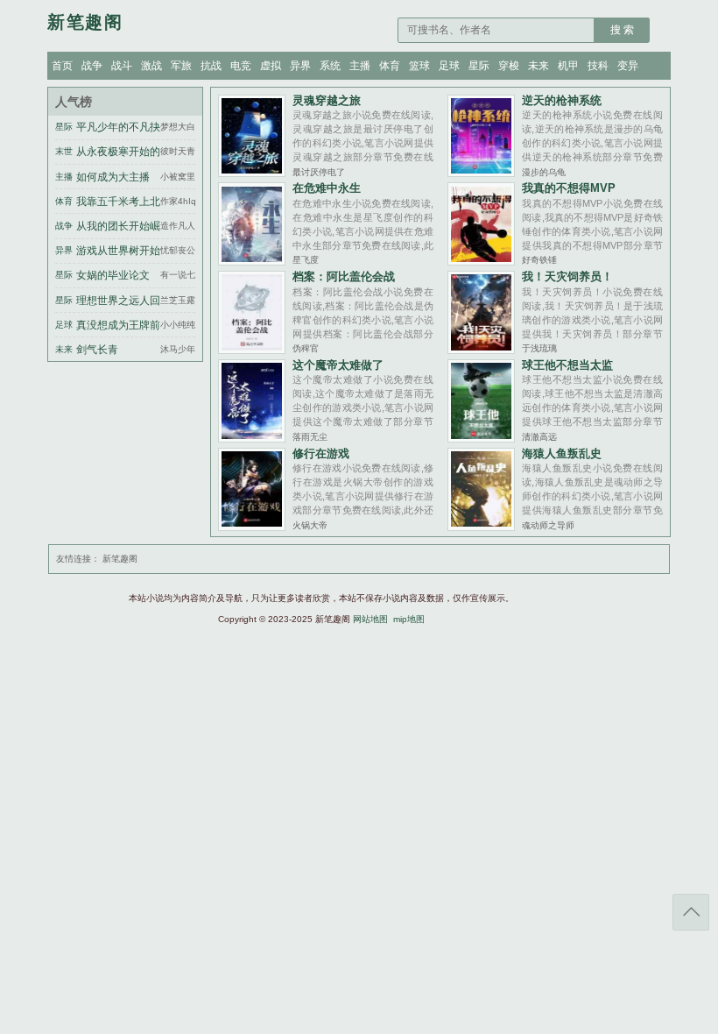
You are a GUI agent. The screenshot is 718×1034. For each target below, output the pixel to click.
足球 (449, 66)
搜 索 (622, 30)
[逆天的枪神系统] (481, 172)
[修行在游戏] (251, 526)
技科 (598, 66)
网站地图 (370, 619)
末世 (64, 151)
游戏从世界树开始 (118, 250)
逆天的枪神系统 (562, 100)
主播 (359, 66)
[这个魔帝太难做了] (251, 437)
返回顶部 (690, 912)
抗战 (211, 66)
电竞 (240, 66)
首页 (62, 66)
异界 (300, 66)
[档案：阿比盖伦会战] (251, 349)
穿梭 (508, 66)
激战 (151, 66)
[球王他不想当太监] (481, 437)
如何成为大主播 (113, 177)
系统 (330, 66)
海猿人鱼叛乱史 (562, 453)
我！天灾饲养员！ (567, 276)
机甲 (568, 66)
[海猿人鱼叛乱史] (481, 526)
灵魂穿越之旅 (326, 100)
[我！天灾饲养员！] (481, 349)
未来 (538, 66)
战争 (91, 66)
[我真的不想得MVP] (481, 260)
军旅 (181, 66)
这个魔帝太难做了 (338, 365)
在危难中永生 (326, 188)
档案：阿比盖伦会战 (343, 276)
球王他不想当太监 (567, 365)
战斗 (121, 66)
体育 (389, 66)
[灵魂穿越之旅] (251, 172)
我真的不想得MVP (569, 188)
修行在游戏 (320, 453)
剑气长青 (97, 349)
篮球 (419, 66)
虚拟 (270, 66)
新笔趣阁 (119, 558)
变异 (627, 66)
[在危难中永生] (251, 260)
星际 (478, 66)
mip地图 (409, 619)
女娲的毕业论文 (113, 275)
